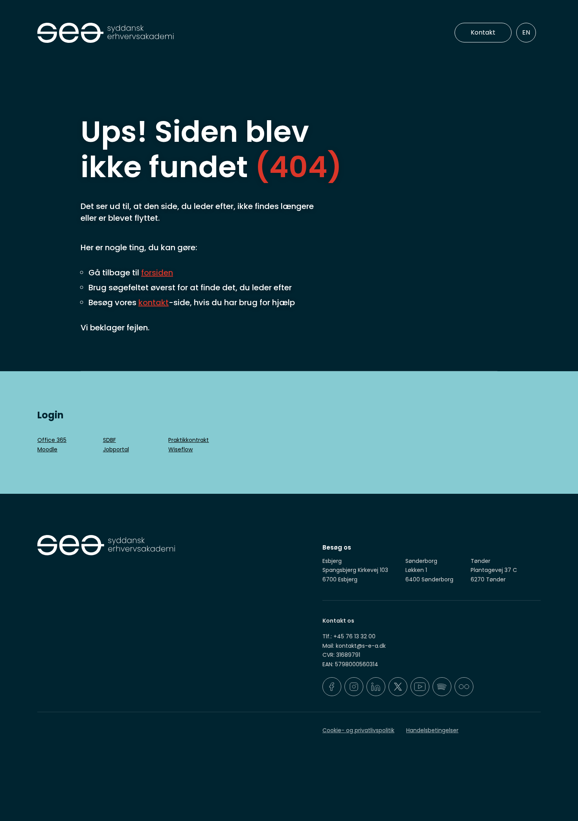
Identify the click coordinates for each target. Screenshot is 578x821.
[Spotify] (442, 686)
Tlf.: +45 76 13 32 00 (349, 636)
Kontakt (483, 32)
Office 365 (51, 440)
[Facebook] (331, 686)
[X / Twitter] (397, 686)
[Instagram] (353, 686)
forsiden (157, 272)
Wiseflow (180, 449)
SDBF (109, 440)
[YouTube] (419, 686)
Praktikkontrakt (188, 440)
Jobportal (116, 449)
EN (526, 32)
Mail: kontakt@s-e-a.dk (354, 646)
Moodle (47, 449)
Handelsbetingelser (432, 730)
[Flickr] (464, 686)
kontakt (153, 302)
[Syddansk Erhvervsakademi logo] (161, 33)
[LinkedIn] (375, 686)
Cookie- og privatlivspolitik (358, 730)
